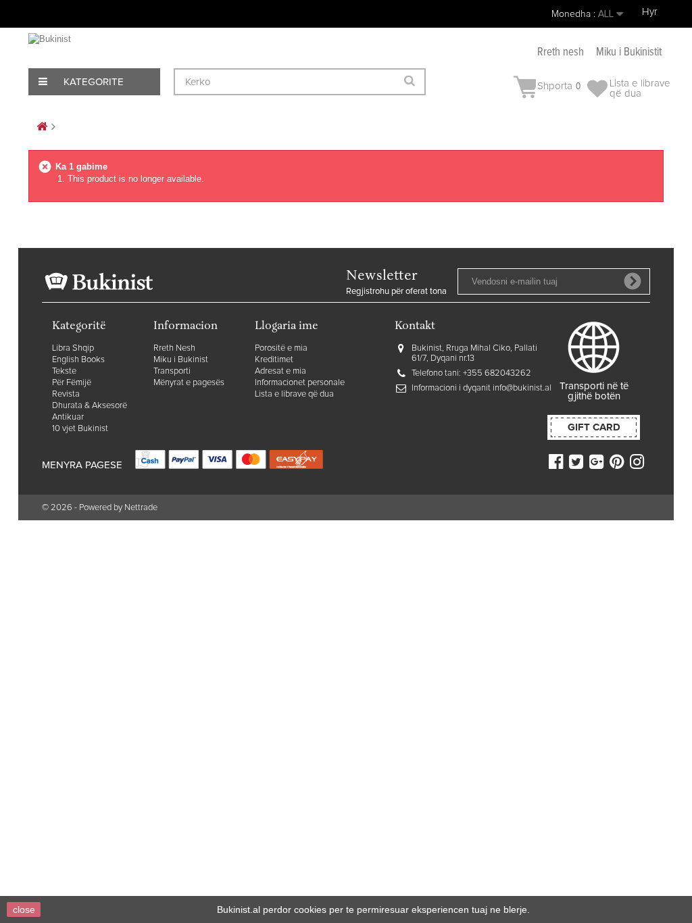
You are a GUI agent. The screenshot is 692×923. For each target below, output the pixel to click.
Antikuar (68, 417)
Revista (66, 394)
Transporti (172, 371)
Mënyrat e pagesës (188, 382)
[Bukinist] (79, 47)
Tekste (64, 371)
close (24, 909)
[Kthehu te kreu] (42, 127)
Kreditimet (274, 359)
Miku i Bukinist (180, 359)
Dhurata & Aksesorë (89, 405)
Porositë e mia (281, 348)
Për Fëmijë (71, 382)
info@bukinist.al (522, 388)
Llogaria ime (286, 326)
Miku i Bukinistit (629, 52)
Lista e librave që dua (294, 394)
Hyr (650, 12)
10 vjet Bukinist (80, 428)
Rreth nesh (560, 52)
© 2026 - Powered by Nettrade (99, 507)
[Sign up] (632, 281)
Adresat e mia (280, 371)
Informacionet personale (300, 382)
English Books (78, 359)
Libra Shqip (73, 348)
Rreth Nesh (174, 348)
